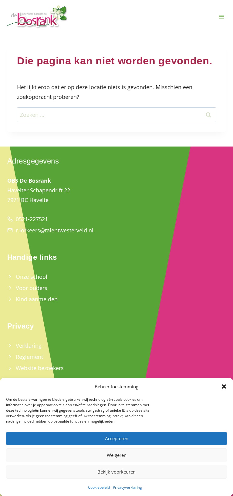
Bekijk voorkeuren (116, 472)
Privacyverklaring (127, 487)
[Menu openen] (221, 16)
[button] (224, 386)
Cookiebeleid (99, 487)
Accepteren (116, 438)
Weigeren (117, 455)
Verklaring (29, 345)
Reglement (29, 356)
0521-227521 (32, 219)
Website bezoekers (40, 368)
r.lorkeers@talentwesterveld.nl (54, 230)
